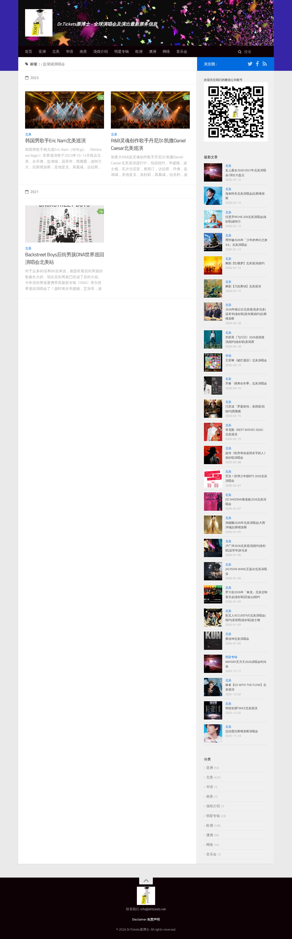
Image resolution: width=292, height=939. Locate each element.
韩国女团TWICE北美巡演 (241, 708)
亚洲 (42, 51)
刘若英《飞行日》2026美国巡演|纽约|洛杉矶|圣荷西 (244, 339)
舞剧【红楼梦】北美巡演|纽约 (245, 263)
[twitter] (250, 64)
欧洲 (139, 51)
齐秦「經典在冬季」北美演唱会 (246, 383)
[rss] (264, 64)
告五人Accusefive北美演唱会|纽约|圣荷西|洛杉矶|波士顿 (245, 617)
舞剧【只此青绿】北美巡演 (243, 286)
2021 (34, 191)
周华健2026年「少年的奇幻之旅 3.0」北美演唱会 (246, 242)
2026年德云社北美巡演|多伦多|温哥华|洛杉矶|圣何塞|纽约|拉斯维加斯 (246, 314)
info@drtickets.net (153, 909)
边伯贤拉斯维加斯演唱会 (241, 731)
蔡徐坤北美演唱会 (237, 638)
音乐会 (181, 51)
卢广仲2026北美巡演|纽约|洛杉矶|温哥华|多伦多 (245, 548)
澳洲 (152, 51)
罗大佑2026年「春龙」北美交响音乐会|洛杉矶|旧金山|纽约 (246, 594)
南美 (83, 51)
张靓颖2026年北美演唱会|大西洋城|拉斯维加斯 (245, 524)
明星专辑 (121, 51)
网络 (166, 51)
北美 (56, 51)
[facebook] (257, 64)
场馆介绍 (100, 51)
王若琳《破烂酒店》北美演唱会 (246, 360)
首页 (28, 51)
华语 (69, 51)
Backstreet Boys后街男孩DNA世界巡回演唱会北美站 (64, 258)
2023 (34, 77)
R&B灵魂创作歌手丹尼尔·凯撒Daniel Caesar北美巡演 (148, 144)
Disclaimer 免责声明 (146, 919)
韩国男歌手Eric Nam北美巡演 (55, 140)
